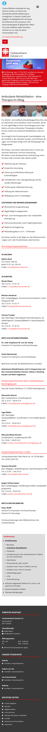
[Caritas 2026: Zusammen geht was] (23, 64)
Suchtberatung (11, 541)
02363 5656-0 (8, 631)
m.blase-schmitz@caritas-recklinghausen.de (24, 443)
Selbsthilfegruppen (14, 573)
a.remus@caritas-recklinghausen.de (21, 403)
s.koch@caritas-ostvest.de (17, 267)
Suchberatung (9, 537)
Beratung (10, 545)
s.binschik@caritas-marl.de (17, 474)
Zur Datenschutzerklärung (12, 37)
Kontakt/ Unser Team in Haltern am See (22, 567)
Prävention (11, 551)
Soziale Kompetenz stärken (15, 589)
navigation (37, 7)
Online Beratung (13, 579)
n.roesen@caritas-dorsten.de (18, 286)
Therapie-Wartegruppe (14, 592)
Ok (5, 42)
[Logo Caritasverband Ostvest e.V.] (14, 52)
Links (8, 576)
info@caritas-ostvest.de (12, 634)
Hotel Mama (11, 560)
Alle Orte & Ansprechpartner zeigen (16, 648)
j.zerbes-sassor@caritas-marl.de (19, 494)
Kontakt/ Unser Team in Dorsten (19, 570)
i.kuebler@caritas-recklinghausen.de (21, 426)
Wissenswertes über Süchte (17, 563)
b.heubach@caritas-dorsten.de (19, 306)
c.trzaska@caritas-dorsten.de (18, 328)
